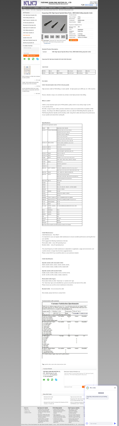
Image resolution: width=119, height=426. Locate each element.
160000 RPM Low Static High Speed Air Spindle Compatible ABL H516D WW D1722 (43, 420)
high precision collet (61, 364)
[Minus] (115, 388)
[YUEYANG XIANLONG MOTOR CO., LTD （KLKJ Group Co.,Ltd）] (96, 5)
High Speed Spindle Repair (29, 40)
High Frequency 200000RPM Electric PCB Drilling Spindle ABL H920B (59, 416)
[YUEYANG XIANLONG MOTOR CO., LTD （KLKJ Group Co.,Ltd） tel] (25, 63)
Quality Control (52, 7)
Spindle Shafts (26, 37)
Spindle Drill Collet (48, 398)
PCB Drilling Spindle (27, 17)
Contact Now (32, 55)
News (73, 7)
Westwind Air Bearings (28, 25)
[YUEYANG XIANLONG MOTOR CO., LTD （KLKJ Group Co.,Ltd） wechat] (34, 60)
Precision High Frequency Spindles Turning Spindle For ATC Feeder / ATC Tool (74, 416)
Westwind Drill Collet (48, 397)
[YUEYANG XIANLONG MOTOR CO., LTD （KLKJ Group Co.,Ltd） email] (26, 60)
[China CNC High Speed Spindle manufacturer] (30, 3)
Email (96, 3)
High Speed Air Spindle (28, 27)
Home (24, 7)
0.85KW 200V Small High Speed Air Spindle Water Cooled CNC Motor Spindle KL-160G (44, 411)
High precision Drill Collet (76, 397)
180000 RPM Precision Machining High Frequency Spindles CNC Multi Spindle (59, 411)
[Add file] (87, 423)
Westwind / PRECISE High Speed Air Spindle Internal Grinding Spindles (44, 416)
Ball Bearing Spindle (27, 42)
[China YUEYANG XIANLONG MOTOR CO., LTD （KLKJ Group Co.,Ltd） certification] (27, 74)
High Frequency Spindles (29, 20)
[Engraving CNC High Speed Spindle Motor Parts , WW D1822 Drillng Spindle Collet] (54, 24)
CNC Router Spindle (27, 32)
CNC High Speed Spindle (28, 15)
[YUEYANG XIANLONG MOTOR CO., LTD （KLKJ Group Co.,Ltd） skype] (38, 60)
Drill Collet (33, 10)
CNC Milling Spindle (27, 30)
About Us (36, 7)
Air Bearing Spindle (27, 22)
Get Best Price (47, 43)
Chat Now (92, 3)
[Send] (115, 423)
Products (30, 7)
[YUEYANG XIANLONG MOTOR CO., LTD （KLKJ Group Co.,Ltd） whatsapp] (30, 60)
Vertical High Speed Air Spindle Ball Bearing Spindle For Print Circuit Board (74, 420)
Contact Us (60, 7)
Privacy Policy (24, 424)
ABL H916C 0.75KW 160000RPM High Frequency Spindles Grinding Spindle (73, 411)
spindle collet (48, 364)
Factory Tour (43, 7)
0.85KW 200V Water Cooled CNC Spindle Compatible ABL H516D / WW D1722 (58, 420)
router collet (53, 364)
